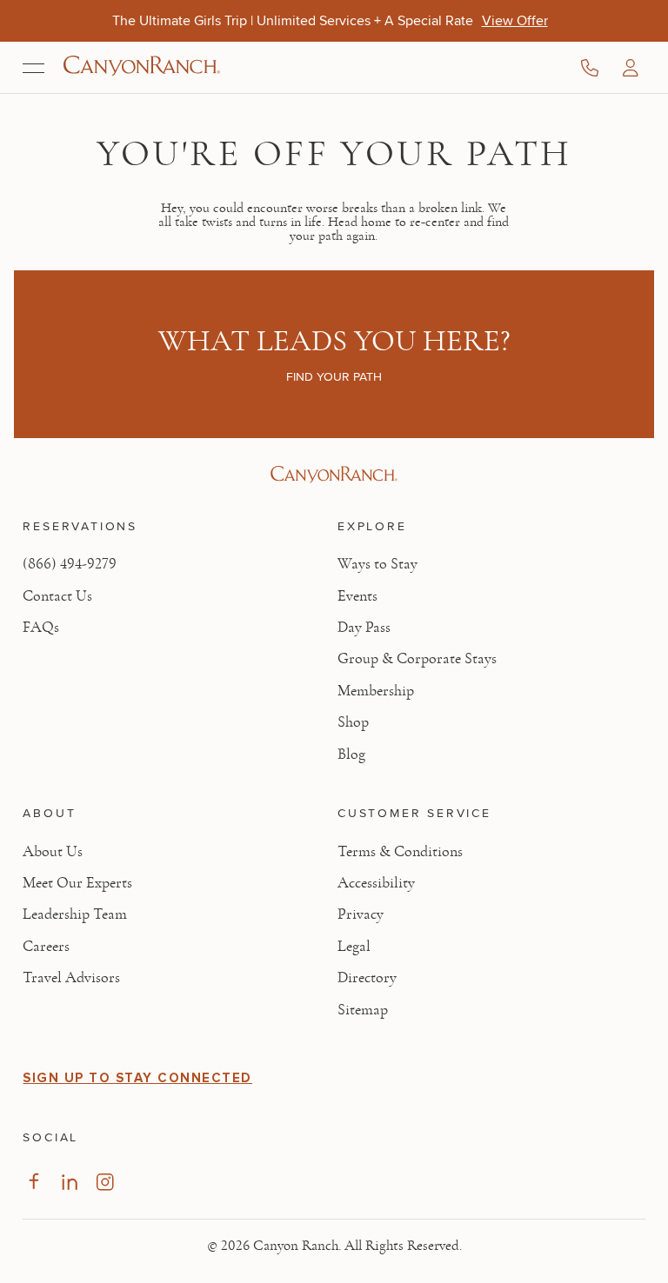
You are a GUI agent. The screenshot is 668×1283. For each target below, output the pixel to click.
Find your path (334, 376)
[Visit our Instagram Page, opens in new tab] (105, 1182)
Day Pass (364, 627)
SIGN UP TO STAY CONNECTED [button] (137, 1078)
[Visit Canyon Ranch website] (334, 474)
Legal (354, 946)
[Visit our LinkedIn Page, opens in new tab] (69, 1182)
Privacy (360, 914)
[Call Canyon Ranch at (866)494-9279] (589, 67)
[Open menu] (33, 68)
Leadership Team (75, 914)
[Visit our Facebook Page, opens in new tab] (33, 1182)
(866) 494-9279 (70, 564)
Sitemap (362, 1010)
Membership (375, 691)
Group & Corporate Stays (417, 659)
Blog (351, 754)
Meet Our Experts (77, 883)
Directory (367, 978)
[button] (630, 67)
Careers (46, 946)
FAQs (41, 627)
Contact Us (57, 596)
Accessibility (376, 883)
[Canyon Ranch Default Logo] (141, 67)
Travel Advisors (71, 978)
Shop (353, 722)
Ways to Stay (377, 564)
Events (357, 596)
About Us (53, 852)
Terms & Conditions (400, 852)
